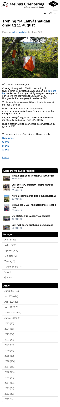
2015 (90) (9, 377)
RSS (9, 277)
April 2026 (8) (11, 302)
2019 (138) (9, 356)
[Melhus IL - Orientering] (30, 4)
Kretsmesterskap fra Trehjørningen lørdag (34, 196)
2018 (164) (9, 361)
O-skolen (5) (10, 256)
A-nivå (5, 150)
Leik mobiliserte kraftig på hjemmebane (32, 225)
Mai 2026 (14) (11, 296)
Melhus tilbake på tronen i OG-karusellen (33, 176)
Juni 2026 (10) (11, 291)
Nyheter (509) (11, 250)
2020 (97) (9, 350)
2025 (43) (9, 323)
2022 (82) (9, 339)
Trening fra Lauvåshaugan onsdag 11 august (26, 23)
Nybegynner (8, 138)
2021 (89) (9, 345)
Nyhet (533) (10, 245)
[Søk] (45, 12)
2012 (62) (9, 394)
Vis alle (8, 272)
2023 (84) (9, 334)
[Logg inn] (50, 12)
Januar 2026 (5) (12, 318)
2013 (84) (9, 388)
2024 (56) (9, 329)
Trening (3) (9, 261)
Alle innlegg (10, 240)
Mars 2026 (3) (11, 307)
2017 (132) (9, 367)
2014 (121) (9, 383)
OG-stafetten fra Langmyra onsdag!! (31, 216)
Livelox (5, 157)
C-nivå (5, 142)
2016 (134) (9, 372)
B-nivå (5, 146)
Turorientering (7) (12, 267)
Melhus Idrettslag (19, 32)
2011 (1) (8, 399)
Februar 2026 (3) (12, 312)
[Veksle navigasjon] (55, 12)
